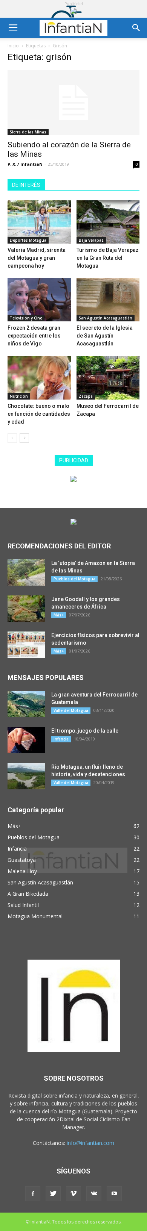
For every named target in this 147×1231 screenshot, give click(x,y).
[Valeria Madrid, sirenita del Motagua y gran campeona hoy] (39, 222)
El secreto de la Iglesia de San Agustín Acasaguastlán (105, 336)
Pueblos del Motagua (74, 578)
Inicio (13, 45)
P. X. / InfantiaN (25, 164)
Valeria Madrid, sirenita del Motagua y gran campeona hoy (37, 258)
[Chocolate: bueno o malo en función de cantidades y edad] (39, 377)
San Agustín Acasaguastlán (105, 318)
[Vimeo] (73, 1193)
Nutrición (19, 396)
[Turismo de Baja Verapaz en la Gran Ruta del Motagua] (108, 222)
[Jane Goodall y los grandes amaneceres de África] (26, 608)
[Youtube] (114, 1193)
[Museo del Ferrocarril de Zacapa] (108, 377)
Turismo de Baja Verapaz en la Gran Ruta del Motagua (108, 258)
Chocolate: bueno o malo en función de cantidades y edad (39, 414)
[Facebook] (32, 1193)
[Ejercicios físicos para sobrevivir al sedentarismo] (26, 644)
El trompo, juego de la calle (84, 731)
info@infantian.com (90, 1142)
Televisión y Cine (26, 318)
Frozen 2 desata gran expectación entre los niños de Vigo (34, 336)
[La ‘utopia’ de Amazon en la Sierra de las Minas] (26, 572)
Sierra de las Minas (28, 132)
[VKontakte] (93, 1193)
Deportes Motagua (28, 240)
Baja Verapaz (91, 240)
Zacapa (86, 396)
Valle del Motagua (71, 710)
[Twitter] (53, 1193)
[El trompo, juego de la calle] (26, 740)
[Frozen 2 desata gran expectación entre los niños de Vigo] (39, 299)
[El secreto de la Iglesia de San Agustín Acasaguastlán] (108, 299)
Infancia (61, 739)
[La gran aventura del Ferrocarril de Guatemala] (26, 704)
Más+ (59, 615)
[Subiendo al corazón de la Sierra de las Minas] (73, 102)
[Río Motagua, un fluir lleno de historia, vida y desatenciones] (26, 776)
